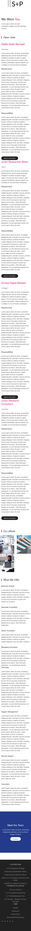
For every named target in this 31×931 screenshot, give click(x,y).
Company (15, 839)
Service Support (7, 756)
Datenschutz (15, 914)
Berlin (4, 167)
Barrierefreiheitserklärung (15, 917)
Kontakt (15, 908)
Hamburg (5, 49)
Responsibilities (7, 113)
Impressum (15, 911)
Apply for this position (10, 158)
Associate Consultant (9, 607)
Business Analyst (7, 586)
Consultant (5, 784)
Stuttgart (5, 288)
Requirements (6, 69)
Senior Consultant (8, 630)
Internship (5, 667)
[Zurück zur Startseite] (15, 3)
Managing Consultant (9, 647)
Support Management (9, 711)
